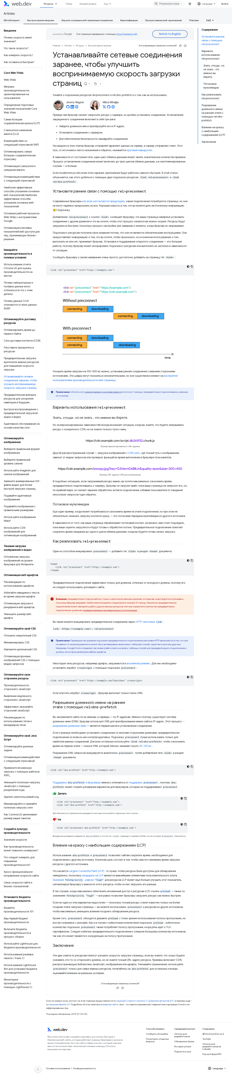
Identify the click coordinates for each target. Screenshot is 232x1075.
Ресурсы (48, 3)
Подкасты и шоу (182, 1051)
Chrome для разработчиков (182, 1035)
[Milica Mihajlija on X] (104, 107)
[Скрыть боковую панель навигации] (38, 1069)
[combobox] (168, 4)
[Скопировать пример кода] (192, 266)
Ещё (106, 3)
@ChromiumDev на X (213, 1033)
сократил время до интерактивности (103, 392)
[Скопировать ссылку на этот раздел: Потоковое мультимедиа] (92, 504)
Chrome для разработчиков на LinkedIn (211, 1046)
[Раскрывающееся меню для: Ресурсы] (57, 4)
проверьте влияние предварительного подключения (110, 610)
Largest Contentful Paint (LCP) (86, 871)
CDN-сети (134, 453)
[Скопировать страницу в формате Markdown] (95, 83)
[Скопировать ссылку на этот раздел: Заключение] (77, 946)
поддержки (135, 782)
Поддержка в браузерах (76, 782)
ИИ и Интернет (12, 20)
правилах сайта (110, 1004)
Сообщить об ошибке (157, 1033)
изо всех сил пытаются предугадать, (104, 201)
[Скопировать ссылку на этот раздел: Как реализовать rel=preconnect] (113, 541)
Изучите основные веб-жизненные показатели (87, 20)
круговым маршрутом (139, 150)
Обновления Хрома (184, 1041)
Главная (56, 45)
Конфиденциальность (84, 1068)
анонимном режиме (138, 663)
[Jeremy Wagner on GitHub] (68, 107)
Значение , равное (78, 880)
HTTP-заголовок (149, 622)
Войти (224, 3)
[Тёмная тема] (188, 266)
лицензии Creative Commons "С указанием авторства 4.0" (145, 1001)
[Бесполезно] (185, 45)
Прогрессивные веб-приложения (163, 20)
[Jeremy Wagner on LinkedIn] (72, 107)
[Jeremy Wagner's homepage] (76, 107)
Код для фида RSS (211, 1054)
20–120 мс (145, 746)
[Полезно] (180, 45)
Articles (9, 14)
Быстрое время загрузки (40, 20)
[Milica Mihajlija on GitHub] (108, 107)
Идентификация (129, 20)
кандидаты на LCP (92, 875)
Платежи (194, 20)
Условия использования (58, 1068)
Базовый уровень (88, 3)
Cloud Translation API (126, 34)
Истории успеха (182, 1046)
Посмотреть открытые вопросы (157, 1040)
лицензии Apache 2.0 (59, 1004)
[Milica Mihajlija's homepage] (113, 107)
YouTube (206, 1039)
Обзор (68, 3)
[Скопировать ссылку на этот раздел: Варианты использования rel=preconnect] (129, 408)
